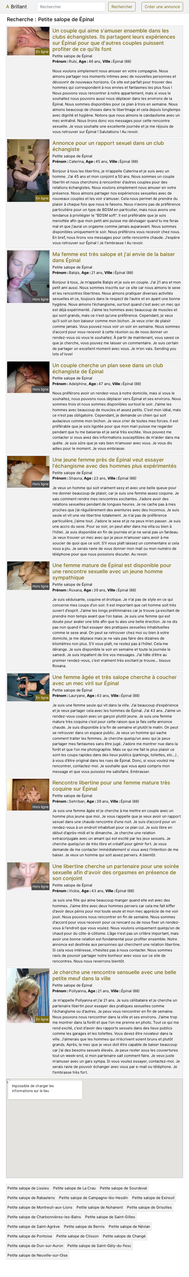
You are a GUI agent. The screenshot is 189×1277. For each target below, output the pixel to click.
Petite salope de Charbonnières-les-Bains (44, 1217)
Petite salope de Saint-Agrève (33, 1226)
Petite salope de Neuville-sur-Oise (37, 1255)
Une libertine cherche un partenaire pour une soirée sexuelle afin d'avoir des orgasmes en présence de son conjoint (115, 872)
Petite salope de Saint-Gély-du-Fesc (99, 1245)
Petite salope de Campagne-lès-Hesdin (93, 1197)
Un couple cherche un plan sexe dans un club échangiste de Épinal (107, 368)
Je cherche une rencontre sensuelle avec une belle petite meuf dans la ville (114, 975)
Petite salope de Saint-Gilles (110, 1217)
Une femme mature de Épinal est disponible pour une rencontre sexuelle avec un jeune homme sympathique (111, 571)
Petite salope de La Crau (74, 1188)
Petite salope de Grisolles (149, 1207)
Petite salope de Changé (124, 1236)
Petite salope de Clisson (77, 1236)
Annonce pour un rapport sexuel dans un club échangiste (108, 146)
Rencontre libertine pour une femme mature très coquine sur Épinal (111, 786)
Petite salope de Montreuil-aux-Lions (39, 1207)
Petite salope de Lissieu (28, 1188)
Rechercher (121, 6)
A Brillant (16, 7)
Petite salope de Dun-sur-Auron (35, 1245)
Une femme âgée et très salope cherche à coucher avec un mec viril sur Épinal (114, 680)
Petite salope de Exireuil (153, 1197)
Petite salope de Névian (129, 1226)
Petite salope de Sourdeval (123, 1188)
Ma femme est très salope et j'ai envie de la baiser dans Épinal (113, 257)
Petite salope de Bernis (84, 1226)
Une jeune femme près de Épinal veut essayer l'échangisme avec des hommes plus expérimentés (114, 463)
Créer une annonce (162, 6)
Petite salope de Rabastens (31, 1197)
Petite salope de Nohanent (100, 1207)
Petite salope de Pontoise (29, 1236)
